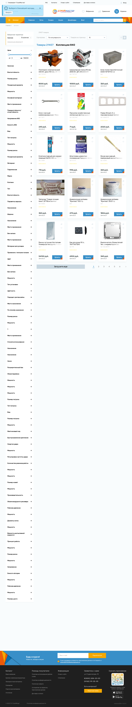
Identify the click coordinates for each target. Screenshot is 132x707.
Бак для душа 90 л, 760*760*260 (77, 243)
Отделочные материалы (13, 689)
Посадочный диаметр (15, 85)
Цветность (11, 291)
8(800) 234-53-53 (92, 678)
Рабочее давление (14, 508)
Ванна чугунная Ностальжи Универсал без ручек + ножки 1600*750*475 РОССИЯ (50, 243)
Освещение (9, 685)
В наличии (25, 38)
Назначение (11, 208)
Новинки (31, 20)
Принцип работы (13, 541)
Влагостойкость (13, 72)
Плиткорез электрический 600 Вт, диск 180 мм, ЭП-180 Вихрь (50, 71)
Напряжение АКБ (13, 118)
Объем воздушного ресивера (17, 501)
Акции (60, 20)
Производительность (15, 495)
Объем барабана (13, 374)
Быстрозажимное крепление (17, 438)
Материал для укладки (15, 246)
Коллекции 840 (65, 44)
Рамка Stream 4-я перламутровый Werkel (110, 114)
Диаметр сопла (12, 521)
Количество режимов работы (17, 463)
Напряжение (11, 567)
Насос (9, 361)
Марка (9, 176)
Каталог (16, 25)
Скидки (51, 20)
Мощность (11, 91)
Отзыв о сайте (65, 2)
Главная (8, 25)
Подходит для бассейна (15, 297)
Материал (11, 163)
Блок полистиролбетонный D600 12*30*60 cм (111, 71)
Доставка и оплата (89, 2)
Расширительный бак (15, 367)
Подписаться (97, 655)
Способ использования (15, 342)
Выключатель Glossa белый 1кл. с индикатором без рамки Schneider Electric (112, 243)
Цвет (9, 259)
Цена (9, 50)
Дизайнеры (72, 20)
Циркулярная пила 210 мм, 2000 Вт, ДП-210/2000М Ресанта (80, 71)
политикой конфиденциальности (70, 662)
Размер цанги (12, 599)
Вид (8, 131)
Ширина (10, 214)
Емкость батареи (13, 573)
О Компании (76, 2)
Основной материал (14, 98)
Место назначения (14, 304)
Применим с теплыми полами (18, 253)
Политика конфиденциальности (41, 680)
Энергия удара (12, 444)
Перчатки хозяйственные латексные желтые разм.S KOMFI (80, 114)
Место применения (14, 104)
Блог (83, 20)
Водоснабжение (10, 674)
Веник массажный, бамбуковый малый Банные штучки (111, 157)
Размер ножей (12, 482)
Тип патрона (11, 138)
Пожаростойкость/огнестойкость (14, 111)
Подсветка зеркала (14, 201)
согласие (67, 660)
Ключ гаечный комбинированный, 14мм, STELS (49, 114)
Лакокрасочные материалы (14, 681)
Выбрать (8, 12)
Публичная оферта (38, 684)
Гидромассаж (12, 170)
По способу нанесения (15, 310)
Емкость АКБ (12, 125)
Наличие (10, 66)
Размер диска (12, 79)
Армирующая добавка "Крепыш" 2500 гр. (109, 200)
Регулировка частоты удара (17, 457)
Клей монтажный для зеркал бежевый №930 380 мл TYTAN (50, 157)
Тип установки (12, 284)
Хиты (41, 20)
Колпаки (10, 182)
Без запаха (11, 233)
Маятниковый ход (13, 431)
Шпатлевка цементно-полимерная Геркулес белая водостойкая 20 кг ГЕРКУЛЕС (81, 157)
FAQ (46, 2)
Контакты (54, 2)
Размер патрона (13, 399)
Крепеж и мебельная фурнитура (15, 678)
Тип (8, 189)
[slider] (9, 55)
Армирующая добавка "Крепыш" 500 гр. (78, 200)
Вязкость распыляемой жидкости (16, 534)
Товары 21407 (45, 44)
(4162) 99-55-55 (91, 681)
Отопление (9, 693)
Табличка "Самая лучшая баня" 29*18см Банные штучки (49, 200)
